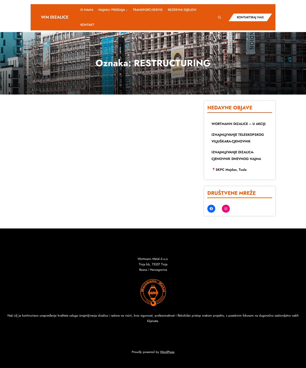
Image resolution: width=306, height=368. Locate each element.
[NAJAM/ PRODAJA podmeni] (127, 10)
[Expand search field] (219, 17)
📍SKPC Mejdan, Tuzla (228, 169)
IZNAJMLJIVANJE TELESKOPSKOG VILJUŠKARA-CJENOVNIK (237, 138)
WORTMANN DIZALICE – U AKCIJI (238, 123)
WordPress (167, 352)
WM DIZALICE (54, 17)
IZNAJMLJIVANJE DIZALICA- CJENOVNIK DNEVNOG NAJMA (236, 155)
